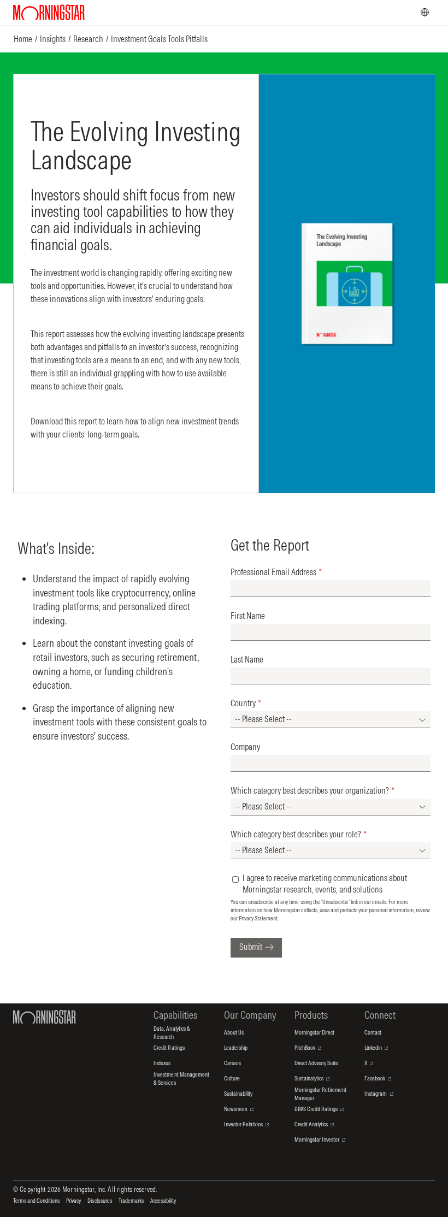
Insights (53, 38)
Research (88, 38)
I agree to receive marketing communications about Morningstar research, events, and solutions (325, 883)
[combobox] (331, 719)
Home (23, 38)
